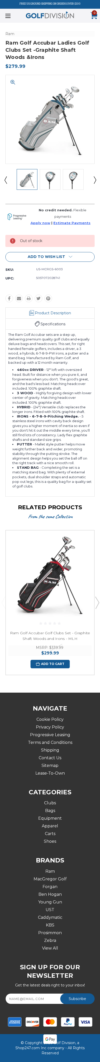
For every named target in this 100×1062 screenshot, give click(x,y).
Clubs (50, 802)
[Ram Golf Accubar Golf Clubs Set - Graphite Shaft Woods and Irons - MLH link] (50, 575)
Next (94, 180)
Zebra (50, 940)
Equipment (50, 818)
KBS (50, 925)
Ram (50, 871)
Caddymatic (50, 917)
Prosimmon (50, 932)
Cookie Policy (50, 719)
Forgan (50, 886)
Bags (50, 810)
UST (50, 909)
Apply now (40, 223)
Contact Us (50, 757)
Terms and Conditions (50, 742)
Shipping (50, 750)
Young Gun (50, 902)
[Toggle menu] (14, 16)
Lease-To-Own (50, 773)
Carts (50, 833)
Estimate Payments (72, 223)
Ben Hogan (50, 894)
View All (50, 948)
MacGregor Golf (50, 879)
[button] (50, 257)
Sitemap (50, 765)
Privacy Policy (50, 727)
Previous (5, 180)
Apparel (50, 826)
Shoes (50, 841)
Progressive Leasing (50, 734)
